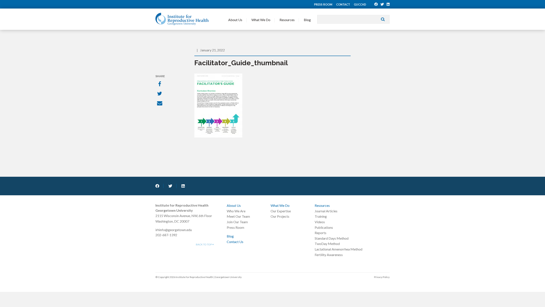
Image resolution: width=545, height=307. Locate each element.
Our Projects (280, 216)
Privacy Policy (382, 277)
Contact (343, 4)
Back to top (204, 244)
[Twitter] (160, 94)
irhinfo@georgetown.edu (173, 230)
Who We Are (236, 211)
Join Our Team (237, 222)
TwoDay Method (327, 244)
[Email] (160, 104)
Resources (287, 20)
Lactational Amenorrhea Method (338, 249)
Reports (320, 233)
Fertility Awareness (329, 255)
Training (321, 216)
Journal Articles (326, 211)
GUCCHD (360, 4)
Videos (320, 222)
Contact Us (235, 242)
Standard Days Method (332, 238)
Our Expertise (281, 211)
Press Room (323, 4)
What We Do (260, 20)
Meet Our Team (238, 216)
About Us (235, 20)
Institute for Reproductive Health (182, 19)
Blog (307, 20)
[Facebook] (160, 84)
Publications (324, 227)
